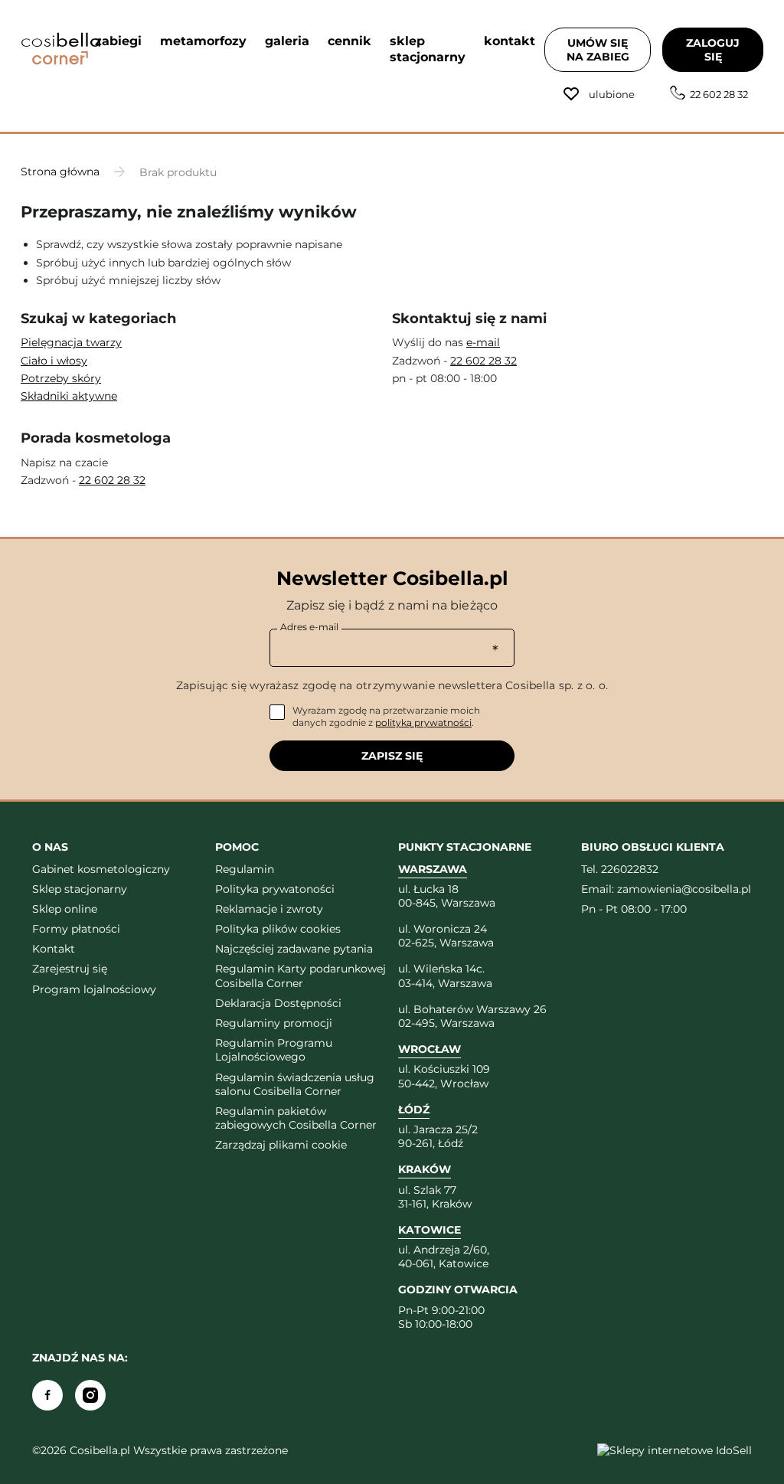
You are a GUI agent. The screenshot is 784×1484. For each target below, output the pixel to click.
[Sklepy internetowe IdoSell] (674, 1450)
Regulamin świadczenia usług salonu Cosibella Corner (294, 1084)
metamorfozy (203, 41)
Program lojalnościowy (94, 989)
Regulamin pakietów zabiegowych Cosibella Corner (296, 1118)
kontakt (509, 41)
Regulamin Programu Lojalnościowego (273, 1050)
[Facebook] (47, 1395)
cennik (349, 41)
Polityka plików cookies (278, 929)
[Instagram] (90, 1395)
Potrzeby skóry (61, 378)
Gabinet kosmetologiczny (101, 869)
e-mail (483, 342)
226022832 (629, 869)
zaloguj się (713, 50)
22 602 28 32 (719, 94)
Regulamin (244, 869)
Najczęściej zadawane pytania (294, 949)
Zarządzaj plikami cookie (281, 1145)
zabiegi (118, 41)
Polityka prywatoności (275, 889)
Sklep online (64, 909)
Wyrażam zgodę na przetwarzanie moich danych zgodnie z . (386, 716)
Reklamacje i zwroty (269, 909)
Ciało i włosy (54, 361)
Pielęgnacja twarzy (71, 342)
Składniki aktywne (69, 396)
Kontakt (53, 949)
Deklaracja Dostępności (278, 1003)
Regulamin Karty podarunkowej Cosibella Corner (300, 975)
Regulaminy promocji (273, 1023)
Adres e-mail (309, 626)
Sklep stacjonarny (79, 889)
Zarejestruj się (69, 969)
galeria (287, 41)
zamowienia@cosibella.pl (684, 889)
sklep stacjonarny (428, 49)
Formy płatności (76, 929)
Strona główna (60, 171)
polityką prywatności (423, 722)
